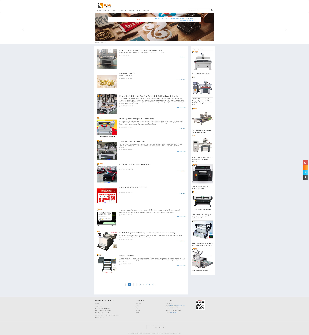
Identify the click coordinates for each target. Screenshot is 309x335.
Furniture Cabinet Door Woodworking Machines (107, 315)
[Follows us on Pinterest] (156, 327)
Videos (137, 312)
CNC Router (98, 303)
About (114, 10)
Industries (138, 303)
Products (106, 10)
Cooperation (122, 10)
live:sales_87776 (174, 312)
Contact (146, 10)
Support (132, 10)
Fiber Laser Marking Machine (103, 312)
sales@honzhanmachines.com (177, 305)
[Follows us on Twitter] (152, 327)
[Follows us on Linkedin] (160, 327)
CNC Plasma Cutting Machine (103, 310)
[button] (23, 34)
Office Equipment (100, 317)
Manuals (138, 310)
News (139, 10)
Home (99, 10)
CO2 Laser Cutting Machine (102, 308)
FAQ (137, 308)
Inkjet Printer (98, 306)
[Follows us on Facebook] (148, 327)
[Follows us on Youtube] (164, 327)
